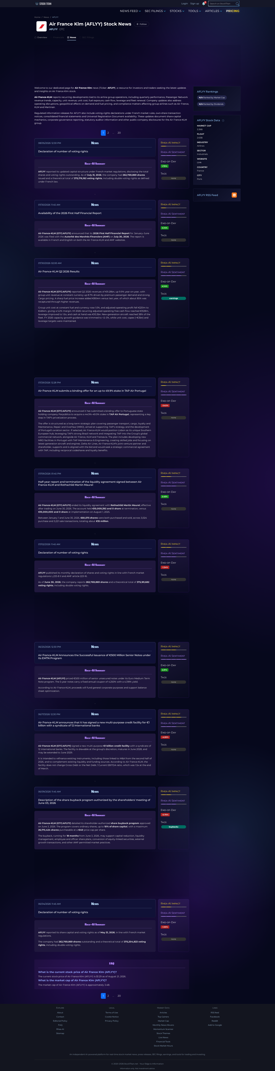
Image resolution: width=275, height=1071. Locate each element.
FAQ (60, 1025)
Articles (163, 1012)
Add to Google (215, 1025)
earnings (173, 298)
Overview (42, 37)
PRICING (233, 11)
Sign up (194, 3)
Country (202, 167)
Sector (201, 151)
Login (184, 3)
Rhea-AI (60, 1029)
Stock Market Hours (163, 1046)
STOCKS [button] (175, 11)
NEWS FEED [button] (129, 11)
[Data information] (223, 120)
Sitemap (60, 1033)
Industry (202, 142)
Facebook (215, 1017)
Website (202, 159)
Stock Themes (163, 1033)
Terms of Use (112, 1012)
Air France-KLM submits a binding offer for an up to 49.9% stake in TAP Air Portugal (92, 390)
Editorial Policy (60, 1021)
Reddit (215, 1021)
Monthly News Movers (163, 1025)
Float (200, 134)
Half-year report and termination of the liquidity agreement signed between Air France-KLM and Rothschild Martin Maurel (90, 483)
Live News (163, 1037)
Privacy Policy (112, 1021)
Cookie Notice (112, 1017)
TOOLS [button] (193, 11)
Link (199, 162)
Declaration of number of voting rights (63, 151)
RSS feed (215, 1012)
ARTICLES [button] (212, 11)
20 (119, 132)
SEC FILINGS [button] (154, 11)
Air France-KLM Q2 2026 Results (58, 271)
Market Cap (204, 126)
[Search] (237, 3)
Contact (60, 1017)
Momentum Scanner (163, 1029)
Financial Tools (163, 1041)
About (60, 1012)
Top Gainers (163, 1017)
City (199, 175)
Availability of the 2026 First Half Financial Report (70, 213)
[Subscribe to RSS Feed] (234, 195)
